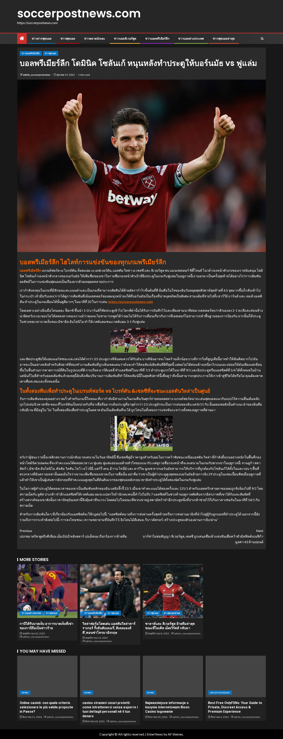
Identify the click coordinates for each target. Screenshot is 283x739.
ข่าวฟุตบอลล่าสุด (224, 38)
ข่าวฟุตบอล (67, 38)
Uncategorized (220, 692)
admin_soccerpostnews (37, 74)
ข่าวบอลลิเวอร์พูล (125, 38)
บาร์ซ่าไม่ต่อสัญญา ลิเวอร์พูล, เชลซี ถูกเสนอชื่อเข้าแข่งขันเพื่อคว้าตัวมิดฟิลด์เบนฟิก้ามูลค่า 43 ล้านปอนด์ (203, 536)
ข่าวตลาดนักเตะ (94, 38)
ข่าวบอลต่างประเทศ (191, 38)
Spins (25, 692)
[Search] (262, 39)
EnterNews (155, 734)
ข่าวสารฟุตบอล (42, 38)
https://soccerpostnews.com (130, 302)
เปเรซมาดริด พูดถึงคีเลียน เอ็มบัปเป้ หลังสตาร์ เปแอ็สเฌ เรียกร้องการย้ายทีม (73, 533)
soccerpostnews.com (79, 13)
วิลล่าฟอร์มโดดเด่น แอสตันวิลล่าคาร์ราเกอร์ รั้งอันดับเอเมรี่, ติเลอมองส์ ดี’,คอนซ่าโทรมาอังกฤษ (108, 628)
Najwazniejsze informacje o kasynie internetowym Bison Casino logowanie (167, 707)
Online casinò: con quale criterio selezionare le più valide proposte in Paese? (46, 707)
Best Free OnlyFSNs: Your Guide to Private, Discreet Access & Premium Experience (235, 707)
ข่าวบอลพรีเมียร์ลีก (157, 38)
